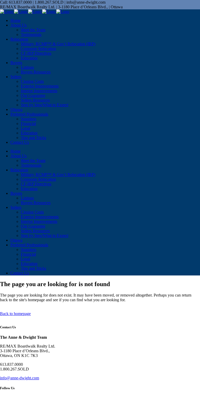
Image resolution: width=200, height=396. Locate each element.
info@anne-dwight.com (19, 378)
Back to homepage (15, 313)
